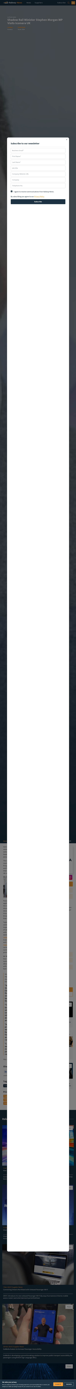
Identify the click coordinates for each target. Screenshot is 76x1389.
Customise (69, 1384)
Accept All (58, 1384)
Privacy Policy (39, 196)
